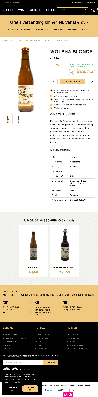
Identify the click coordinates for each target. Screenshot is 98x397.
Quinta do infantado (76, 345)
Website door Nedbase (79, 386)
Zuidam (38, 345)
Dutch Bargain (41, 338)
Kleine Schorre (42, 349)
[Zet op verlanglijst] (91, 81)
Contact (7, 349)
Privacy (64, 386)
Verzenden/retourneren (14, 338)
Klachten (7, 345)
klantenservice (75, 2)
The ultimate (72, 335)
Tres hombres (73, 338)
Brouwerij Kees (42, 335)
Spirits (36, 10)
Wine (22, 10)
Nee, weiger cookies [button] (13, 388)
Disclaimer (54, 386)
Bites (50, 10)
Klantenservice (10, 335)
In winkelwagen (72, 82)
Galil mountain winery (77, 349)
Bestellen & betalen (12, 342)
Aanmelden (50, 362)
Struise (38, 342)
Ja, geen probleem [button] (30, 388)
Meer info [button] (17, 382)
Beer (10, 10)
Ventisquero (72, 342)
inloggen (91, 2)
